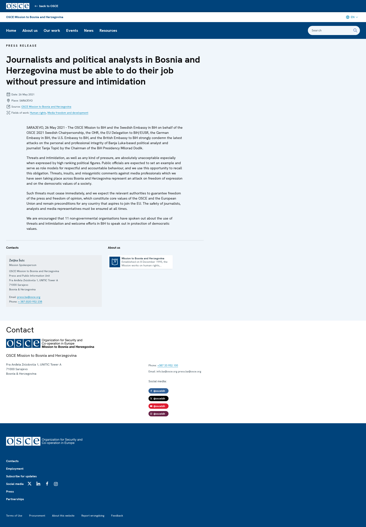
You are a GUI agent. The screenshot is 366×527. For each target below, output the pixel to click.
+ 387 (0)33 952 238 (30, 301)
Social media (15, 484)
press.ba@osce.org (28, 297)
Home (11, 30)
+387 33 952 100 (167, 365)
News (88, 30)
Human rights (38, 112)
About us (30, 30)
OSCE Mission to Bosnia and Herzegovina (34, 17)
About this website (63, 515)
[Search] (355, 30)
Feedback (117, 515)
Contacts (12, 461)
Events (72, 30)
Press (10, 491)
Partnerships (15, 499)
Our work (52, 30)
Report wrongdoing (92, 515)
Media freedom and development (67, 112)
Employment (14, 469)
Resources (108, 30)
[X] (29, 483)
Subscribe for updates (21, 476)
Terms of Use (14, 515)
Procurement (37, 515)
